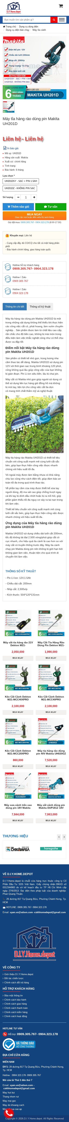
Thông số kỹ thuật (40, 306)
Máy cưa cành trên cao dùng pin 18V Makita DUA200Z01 (18, 808)
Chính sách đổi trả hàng (16, 982)
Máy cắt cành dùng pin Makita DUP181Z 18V (51, 806)
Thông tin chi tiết (14, 306)
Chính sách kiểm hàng (15, 1012)
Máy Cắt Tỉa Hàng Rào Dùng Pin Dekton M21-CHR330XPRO (51, 645)
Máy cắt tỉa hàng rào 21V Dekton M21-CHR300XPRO (18, 645)
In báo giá (12, 148)
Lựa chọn (8, 175)
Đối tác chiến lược (14, 978)
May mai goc (9, 1101)
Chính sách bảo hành (15, 999)
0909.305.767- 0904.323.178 (35, 222)
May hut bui (9, 1092)
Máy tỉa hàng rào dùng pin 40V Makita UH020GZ (51, 752)
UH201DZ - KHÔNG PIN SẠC (20, 188)
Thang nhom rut (11, 1096)
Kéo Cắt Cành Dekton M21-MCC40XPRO (18, 698)
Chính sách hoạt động (15, 1016)
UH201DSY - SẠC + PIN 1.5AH (21, 181)
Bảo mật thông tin (13, 995)
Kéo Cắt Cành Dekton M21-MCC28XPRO (18, 752)
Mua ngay (34, 216)
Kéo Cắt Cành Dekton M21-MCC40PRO (51, 698)
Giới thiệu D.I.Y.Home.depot (18, 974)
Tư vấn (52, 206)
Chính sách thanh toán (16, 1008)
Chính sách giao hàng (15, 1003)
